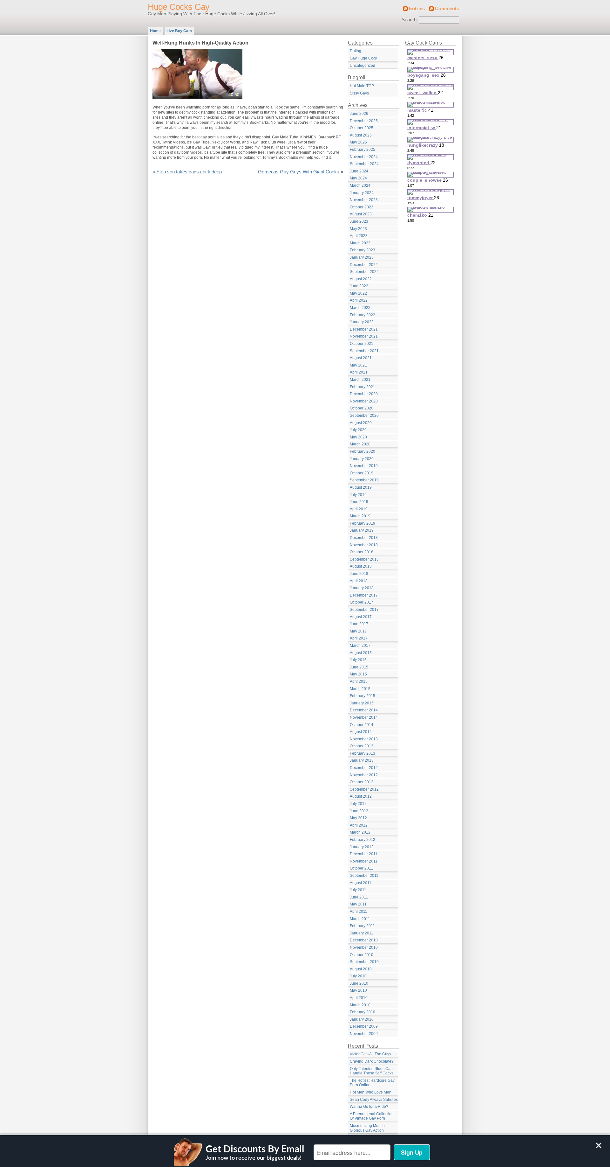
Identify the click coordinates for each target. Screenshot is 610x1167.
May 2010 (358, 990)
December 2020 (364, 394)
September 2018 (364, 559)
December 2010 (364, 940)
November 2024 (364, 157)
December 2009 (364, 1026)
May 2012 (358, 818)
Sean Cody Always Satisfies (374, 1099)
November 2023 (364, 200)
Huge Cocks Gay (178, 7)
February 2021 (362, 387)
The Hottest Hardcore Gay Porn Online (372, 1082)
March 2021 (360, 379)
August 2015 (361, 653)
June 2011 (359, 897)
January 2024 (362, 193)
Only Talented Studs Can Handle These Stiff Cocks (371, 1071)
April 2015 (359, 681)
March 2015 (360, 689)
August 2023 (361, 214)
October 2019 (361, 473)
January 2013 (362, 760)
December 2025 (364, 121)
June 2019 (359, 502)
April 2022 (359, 300)
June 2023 (359, 221)
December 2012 (364, 767)
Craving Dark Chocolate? (372, 1061)
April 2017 (359, 638)
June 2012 (359, 811)
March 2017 (360, 645)
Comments (447, 8)
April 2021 (359, 372)
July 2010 (358, 976)
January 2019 (362, 530)
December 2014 (364, 710)
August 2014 (361, 732)
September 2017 (364, 609)
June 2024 (359, 171)
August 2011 (360, 883)
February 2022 (362, 315)
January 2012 (362, 847)
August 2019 (361, 487)
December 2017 (364, 595)
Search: (410, 19)
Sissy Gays (359, 93)
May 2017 (358, 631)
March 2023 (360, 243)
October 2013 (361, 746)
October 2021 (361, 343)
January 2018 (362, 588)
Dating (355, 51)
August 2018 (361, 566)
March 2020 (360, 444)
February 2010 (362, 1012)
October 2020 (361, 408)
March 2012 (360, 832)
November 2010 (364, 947)
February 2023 (362, 250)
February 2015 (362, 696)
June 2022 (359, 286)
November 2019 (364, 466)
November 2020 (364, 401)
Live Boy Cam (179, 31)
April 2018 (359, 581)
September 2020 (364, 415)
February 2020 (362, 451)
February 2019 (362, 523)
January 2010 (362, 1019)
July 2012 (358, 803)
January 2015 (362, 703)
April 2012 (359, 825)
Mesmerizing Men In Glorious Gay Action (367, 1128)
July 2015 (358, 660)
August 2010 (361, 969)
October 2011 (361, 868)
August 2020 (361, 423)
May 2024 (358, 178)
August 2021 (361, 358)
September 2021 (364, 351)
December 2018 (364, 537)
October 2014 (361, 725)
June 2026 (359, 113)
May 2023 (358, 229)
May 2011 (358, 904)
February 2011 (362, 926)
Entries (417, 8)
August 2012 (361, 796)
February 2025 (362, 149)
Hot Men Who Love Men (370, 1092)
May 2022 (358, 293)
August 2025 (361, 135)
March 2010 (360, 1005)
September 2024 (364, 164)
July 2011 (358, 890)
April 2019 (359, 509)
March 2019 (360, 516)
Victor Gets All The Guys (370, 1054)
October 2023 (361, 207)
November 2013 (364, 739)
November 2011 (363, 861)
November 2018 (364, 545)
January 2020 (362, 459)
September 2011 (364, 875)
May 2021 (358, 365)
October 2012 (361, 782)
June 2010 (359, 983)
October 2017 (361, 602)
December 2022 (364, 264)
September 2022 (364, 271)
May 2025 (358, 142)
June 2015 (359, 667)
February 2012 (362, 839)
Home (155, 31)
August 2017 (361, 617)
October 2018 (361, 552)
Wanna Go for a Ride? (369, 1106)
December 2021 (364, 329)
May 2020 (358, 437)
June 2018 (359, 573)
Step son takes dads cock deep (189, 171)
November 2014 (364, 717)
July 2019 (358, 495)
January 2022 (362, 322)
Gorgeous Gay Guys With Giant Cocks (298, 171)
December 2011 (363, 854)
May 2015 (358, 674)
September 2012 (364, 789)
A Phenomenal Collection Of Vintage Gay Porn (372, 1116)
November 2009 (364, 1033)
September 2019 (364, 480)
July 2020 (358, 430)
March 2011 (360, 919)
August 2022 (361, 279)
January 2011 (361, 933)
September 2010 (364, 962)
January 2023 (362, 257)
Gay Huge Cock (363, 58)
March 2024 (360, 185)
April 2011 (358, 911)
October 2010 (361, 955)
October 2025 (361, 128)
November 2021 (364, 336)
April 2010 (359, 998)
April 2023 (359, 236)
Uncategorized (362, 65)
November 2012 (364, 775)
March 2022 (360, 307)
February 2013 (362, 753)
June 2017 (359, 624)
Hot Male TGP (362, 86)
